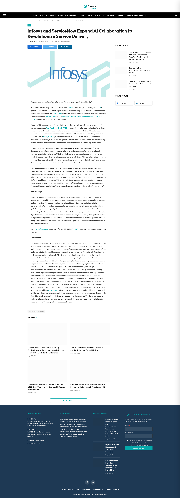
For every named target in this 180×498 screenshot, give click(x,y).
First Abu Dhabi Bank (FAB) (56, 128)
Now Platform (50, 116)
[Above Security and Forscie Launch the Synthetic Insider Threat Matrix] (90, 334)
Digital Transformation (67, 15)
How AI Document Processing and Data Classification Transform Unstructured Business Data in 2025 (140, 55)
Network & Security (95, 15)
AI (40, 15)
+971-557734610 (38, 441)
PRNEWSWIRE (33, 41)
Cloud (120, 15)
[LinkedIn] (20, 117)
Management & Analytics (136, 15)
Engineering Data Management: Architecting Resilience (139, 70)
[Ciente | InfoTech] (90, 6)
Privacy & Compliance (70, 489)
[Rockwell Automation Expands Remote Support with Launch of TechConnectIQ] (90, 371)
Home (35, 15)
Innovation (32, 311)
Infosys (71, 108)
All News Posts (112, 489)
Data (82, 15)
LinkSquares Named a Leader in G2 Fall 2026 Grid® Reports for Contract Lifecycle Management (46, 387)
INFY (99, 108)
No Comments (56, 41)
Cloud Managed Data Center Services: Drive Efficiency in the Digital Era (140, 83)
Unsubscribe (98, 489)
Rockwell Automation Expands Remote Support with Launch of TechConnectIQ (87, 385)
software (41, 311)
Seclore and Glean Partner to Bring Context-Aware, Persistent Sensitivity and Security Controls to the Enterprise (46, 350)
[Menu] (4, 15)
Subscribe (86, 489)
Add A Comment (68, 400)
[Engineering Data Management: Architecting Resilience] (121, 70)
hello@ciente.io (37, 444)
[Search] (176, 15)
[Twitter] (20, 112)
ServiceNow (57, 113)
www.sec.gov (53, 290)
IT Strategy (50, 15)
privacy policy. (143, 445)
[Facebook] (20, 107)
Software (110, 15)
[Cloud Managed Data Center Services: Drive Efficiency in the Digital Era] (121, 84)
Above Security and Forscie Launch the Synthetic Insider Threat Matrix (87, 349)
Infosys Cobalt (48, 137)
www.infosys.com (41, 229)
